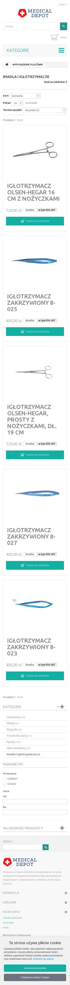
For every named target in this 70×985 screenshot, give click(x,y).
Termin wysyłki (12, 110)
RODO (5, 928)
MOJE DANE (8, 923)
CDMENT (12, 778)
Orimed (11, 783)
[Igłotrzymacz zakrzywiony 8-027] (35, 494)
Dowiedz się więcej (43, 959)
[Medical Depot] (35, 13)
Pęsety (14, 741)
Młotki (13, 723)
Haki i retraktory (18, 748)
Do (4, 807)
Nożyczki (14, 729)
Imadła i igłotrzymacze (23, 754)
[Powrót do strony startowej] (6, 64)
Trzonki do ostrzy (19, 735)
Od (4, 796)
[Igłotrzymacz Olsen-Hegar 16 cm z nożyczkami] (35, 150)
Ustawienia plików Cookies (35, 977)
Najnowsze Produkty (23, 828)
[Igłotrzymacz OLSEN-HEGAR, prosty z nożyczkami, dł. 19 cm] (35, 371)
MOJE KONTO (11, 911)
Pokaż (7, 102)
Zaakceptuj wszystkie (35, 968)
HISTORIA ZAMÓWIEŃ (12, 918)
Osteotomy (16, 717)
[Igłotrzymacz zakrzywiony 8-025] (35, 261)
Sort (6, 95)
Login (62, 4)
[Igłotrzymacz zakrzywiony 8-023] (35, 605)
